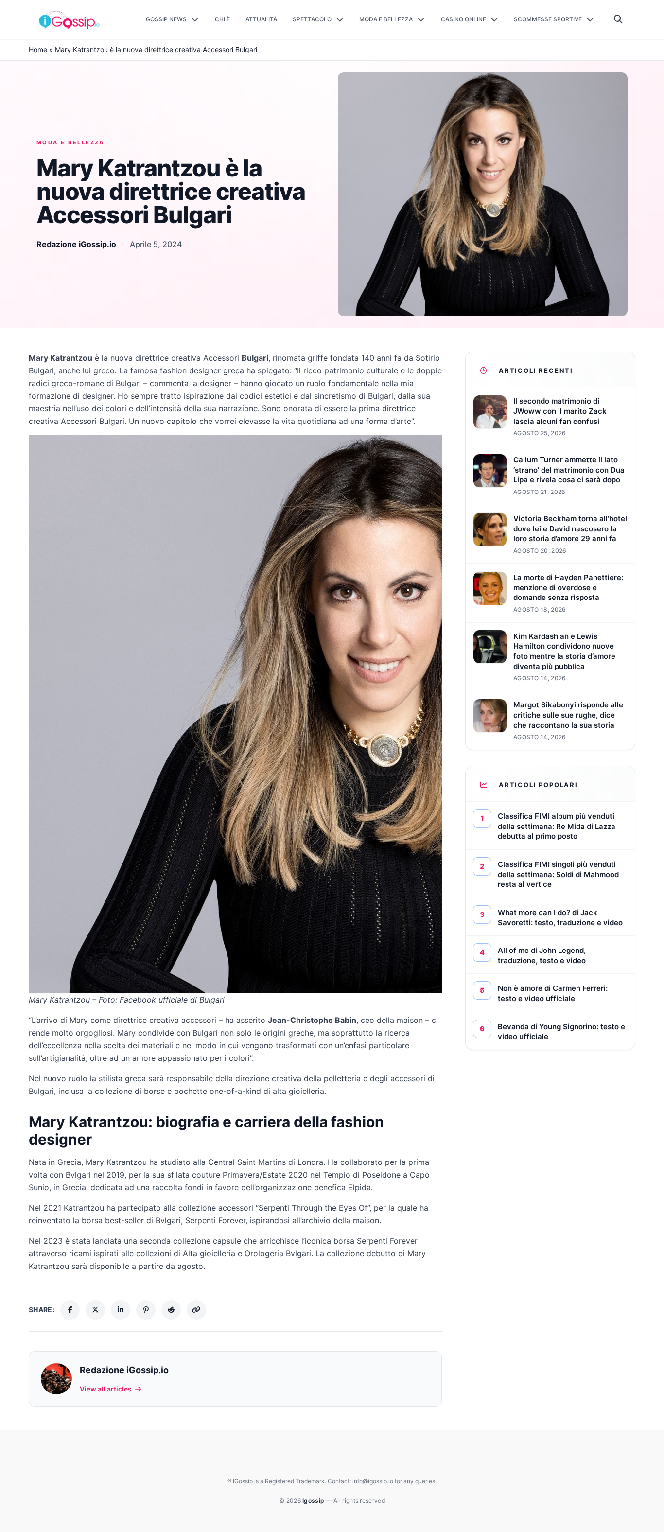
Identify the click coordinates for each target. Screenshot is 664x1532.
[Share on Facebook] (70, 1310)
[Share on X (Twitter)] (95, 1310)
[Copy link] (196, 1310)
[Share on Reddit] (171, 1310)
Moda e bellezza (70, 142)
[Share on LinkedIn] (120, 1310)
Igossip (314, 1500)
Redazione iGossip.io (76, 244)
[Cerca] (618, 19)
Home (38, 49)
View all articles (106, 1389)
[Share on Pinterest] (146, 1310)
